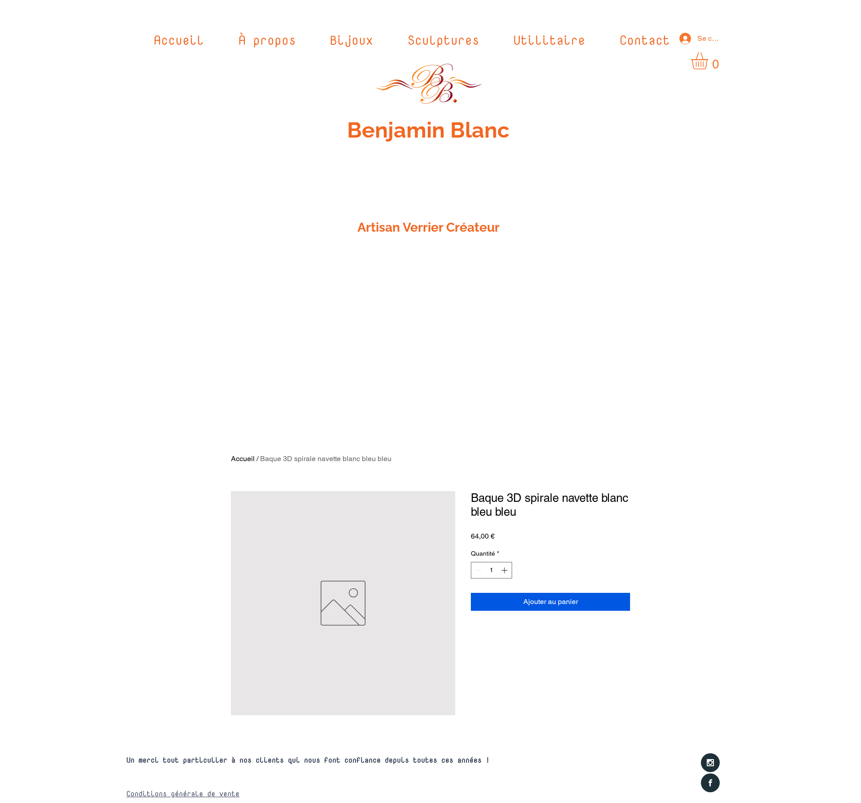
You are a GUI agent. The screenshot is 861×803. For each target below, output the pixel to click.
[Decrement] (477, 570)
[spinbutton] (491, 570)
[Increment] (505, 570)
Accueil (243, 458)
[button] (709, 60)
